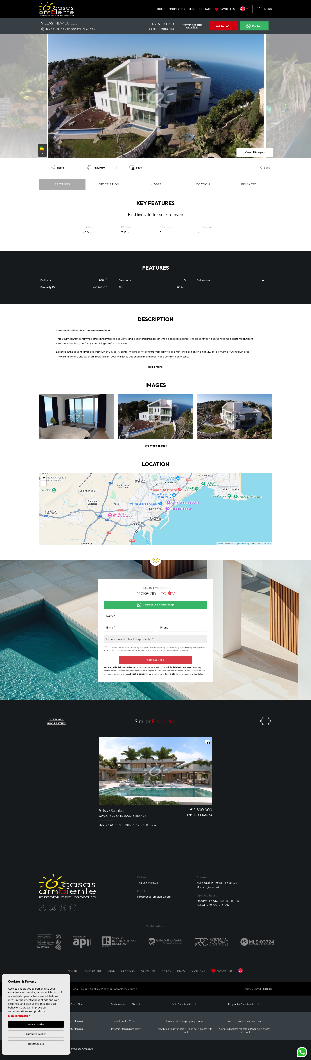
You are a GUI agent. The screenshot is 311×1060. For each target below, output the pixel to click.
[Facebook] (42, 907)
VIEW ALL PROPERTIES (56, 721)
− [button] (44, 483)
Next (260, 96)
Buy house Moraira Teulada (126, 1004)
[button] (155, 446)
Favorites (227, 9)
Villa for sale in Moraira (185, 1004)
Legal (75, 988)
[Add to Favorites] (207, 741)
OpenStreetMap (242, 543)
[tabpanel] (155, 784)
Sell (192, 9)
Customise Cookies (36, 1034)
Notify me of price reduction (191, 26)
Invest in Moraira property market (185, 1021)
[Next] (269, 721)
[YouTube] (72, 907)
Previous (52, 96)
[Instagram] (52, 907)
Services (128, 970)
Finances (248, 184)
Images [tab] (155, 184)
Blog (181, 970)
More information (19, 1015)
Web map (107, 988)
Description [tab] (109, 184)
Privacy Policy (191, 647)
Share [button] (60, 167)
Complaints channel (126, 988)
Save (139, 167)
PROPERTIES (177, 9)
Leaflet (220, 543)
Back (266, 167)
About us (148, 970)
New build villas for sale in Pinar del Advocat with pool (185, 1030)
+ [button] (44, 477)
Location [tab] (202, 184)
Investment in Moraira (126, 1021)
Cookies (95, 988)
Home (161, 9)
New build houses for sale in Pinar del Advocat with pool (244, 1030)
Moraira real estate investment (244, 1021)
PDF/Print (99, 167)
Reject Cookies (36, 1043)
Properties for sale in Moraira (244, 1004)
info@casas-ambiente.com (154, 896)
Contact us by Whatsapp (158, 604)
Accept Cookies (36, 1024)
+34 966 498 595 (147, 883)
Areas (166, 970)
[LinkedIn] (62, 907)
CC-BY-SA (266, 543)
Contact (205, 9)
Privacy (84, 988)
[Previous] (262, 721)
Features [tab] (62, 184)
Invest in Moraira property (126, 1028)
